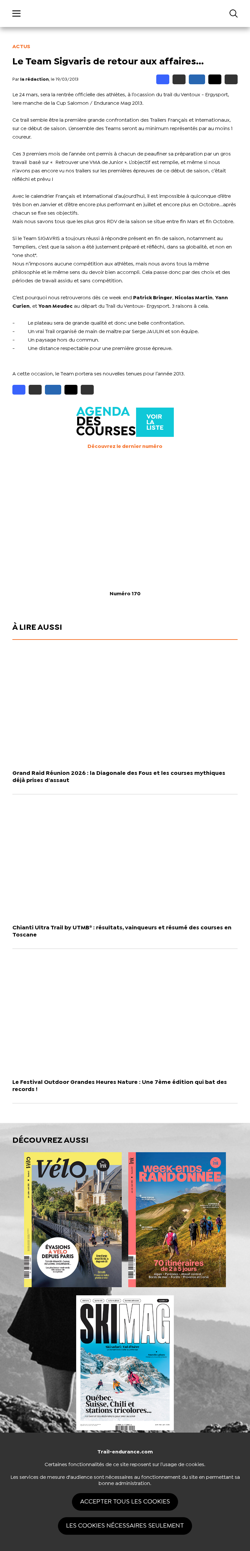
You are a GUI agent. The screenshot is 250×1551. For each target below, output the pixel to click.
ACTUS (21, 47)
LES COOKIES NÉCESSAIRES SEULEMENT (125, 1526)
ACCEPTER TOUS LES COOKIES (125, 1501)
